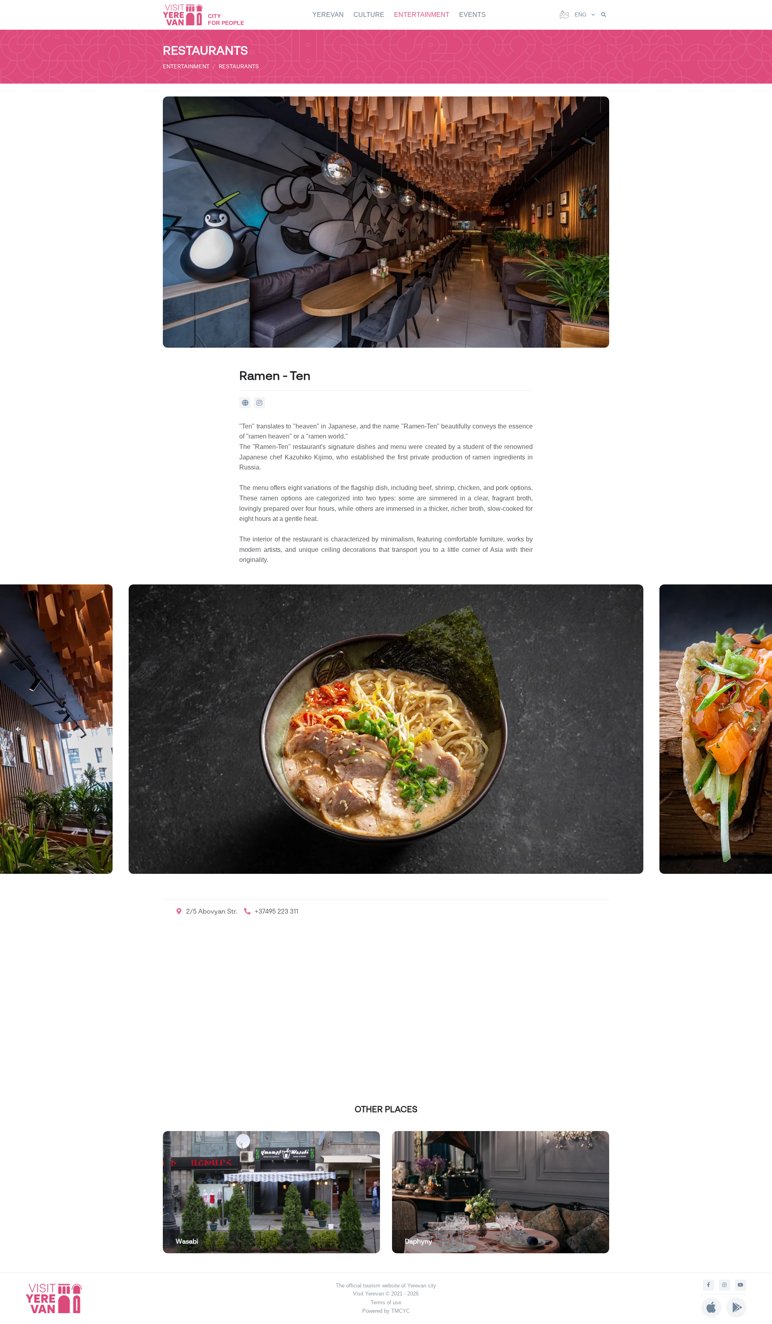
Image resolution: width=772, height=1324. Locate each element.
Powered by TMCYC (386, 1311)
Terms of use (386, 1302)
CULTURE (368, 14)
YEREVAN (328, 14)
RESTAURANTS (239, 66)
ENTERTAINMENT (422, 14)
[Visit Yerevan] (187, 14)
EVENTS (472, 14)
